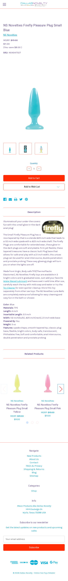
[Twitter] (21, 199)
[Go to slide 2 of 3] (32, 422)
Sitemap (34, 476)
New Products (34, 456)
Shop (34, 491)
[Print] (15, 199)
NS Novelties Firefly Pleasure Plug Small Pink (48, 406)
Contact (34, 462)
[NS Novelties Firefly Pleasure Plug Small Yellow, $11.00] (17, 379)
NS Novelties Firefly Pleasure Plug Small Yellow (17, 408)
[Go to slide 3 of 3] (37, 422)
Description (34, 212)
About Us (34, 459)
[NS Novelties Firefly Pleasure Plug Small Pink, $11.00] (47, 379)
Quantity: (34, 163)
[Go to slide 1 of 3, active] (27, 422)
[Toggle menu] (4, 4)
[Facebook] (4, 199)
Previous (4, 389)
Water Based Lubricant (15, 281)
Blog (34, 472)
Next (61, 389)
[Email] (10, 199)
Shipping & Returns (34, 469)
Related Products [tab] (34, 353)
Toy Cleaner (9, 288)
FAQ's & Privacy (34, 466)
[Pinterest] (26, 199)
